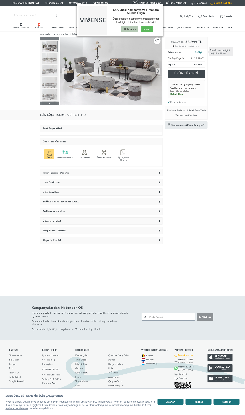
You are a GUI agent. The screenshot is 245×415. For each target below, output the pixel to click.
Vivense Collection (51, 374)
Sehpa (78, 376)
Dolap (111, 368)
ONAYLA (205, 317)
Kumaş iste (47, 363)
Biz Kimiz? (14, 359)
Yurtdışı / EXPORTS (51, 378)
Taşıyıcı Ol (14, 372)
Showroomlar (15, 355)
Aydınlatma (114, 376)
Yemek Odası (81, 381)
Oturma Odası (61, 33)
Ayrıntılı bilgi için (67, 329)
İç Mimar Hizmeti (50, 355)
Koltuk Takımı (81, 372)
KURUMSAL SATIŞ (78, 2)
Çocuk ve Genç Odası (119, 355)
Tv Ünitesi (113, 372)
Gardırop (79, 368)
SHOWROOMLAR (55, 2)
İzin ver (147, 29)
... (230, 26)
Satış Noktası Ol (17, 381)
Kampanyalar (81, 355)
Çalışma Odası (115, 381)
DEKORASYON (202, 27)
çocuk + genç (184, 27)
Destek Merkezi (185, 355)
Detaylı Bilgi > (176, 93)
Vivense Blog (48, 359)
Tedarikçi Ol (100, 2)
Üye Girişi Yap (181, 378)
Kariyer (12, 363)
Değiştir (199, 52)
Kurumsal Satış (49, 383)
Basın (11, 368)
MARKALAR (218, 27)
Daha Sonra (130, 29)
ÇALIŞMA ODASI (165, 27)
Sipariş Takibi (180, 373)
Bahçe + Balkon (115, 363)
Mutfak (111, 359)
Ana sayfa (45, 33)
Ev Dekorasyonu (116, 385)
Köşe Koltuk (81, 363)
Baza (77, 385)
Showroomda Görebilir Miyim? (188, 125)
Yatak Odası (80, 359)
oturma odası (56, 27)
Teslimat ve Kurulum (186, 115)
